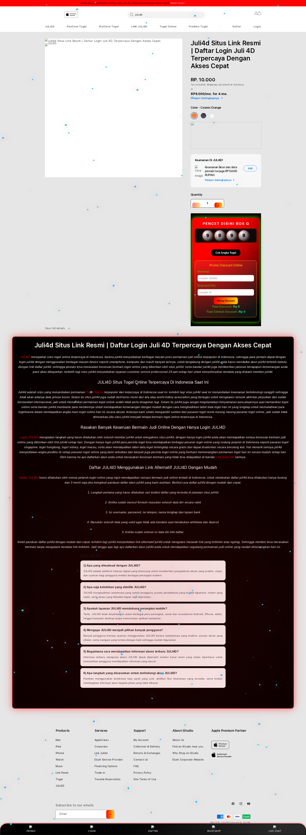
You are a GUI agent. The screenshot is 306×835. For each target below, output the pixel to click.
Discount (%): (207, 285)
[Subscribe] (110, 814)
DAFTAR (153, 831)
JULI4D (50, 26)
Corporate (101, 746)
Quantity (196, 194)
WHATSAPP (214, 831)
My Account (141, 740)
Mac (58, 740)
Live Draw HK (225, 457)
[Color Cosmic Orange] (194, 115)
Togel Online (168, 26)
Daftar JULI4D (29, 477)
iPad (58, 746)
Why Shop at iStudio (185, 753)
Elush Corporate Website (188, 759)
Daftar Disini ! (178, 3)
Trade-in (100, 772)
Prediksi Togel (198, 26)
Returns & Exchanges (147, 753)
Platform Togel (77, 26)
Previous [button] (47, 5)
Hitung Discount (226, 300)
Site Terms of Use (145, 779)
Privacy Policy (142, 772)
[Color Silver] (212, 116)
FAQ (136, 766)
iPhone (60, 753)
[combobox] (166, 14)
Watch (60, 759)
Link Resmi (62, 772)
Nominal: (204, 271)
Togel (59, 779)
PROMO (31, 831)
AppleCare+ (102, 740)
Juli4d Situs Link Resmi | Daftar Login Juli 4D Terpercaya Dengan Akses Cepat (132, 3)
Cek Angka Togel (226, 252)
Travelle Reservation (108, 779)
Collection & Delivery (147, 746)
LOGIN (92, 831)
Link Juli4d (101, 753)
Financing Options (106, 766)
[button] (50, 26)
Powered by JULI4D (240, 822)
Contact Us (141, 759)
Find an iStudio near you (187, 746)
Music (59, 766)
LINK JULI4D (139, 26)
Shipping (212, 84)
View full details (55, 328)
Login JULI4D (29, 437)
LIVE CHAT (275, 831)
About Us (178, 740)
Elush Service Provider (109, 759)
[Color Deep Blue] (203, 116)
